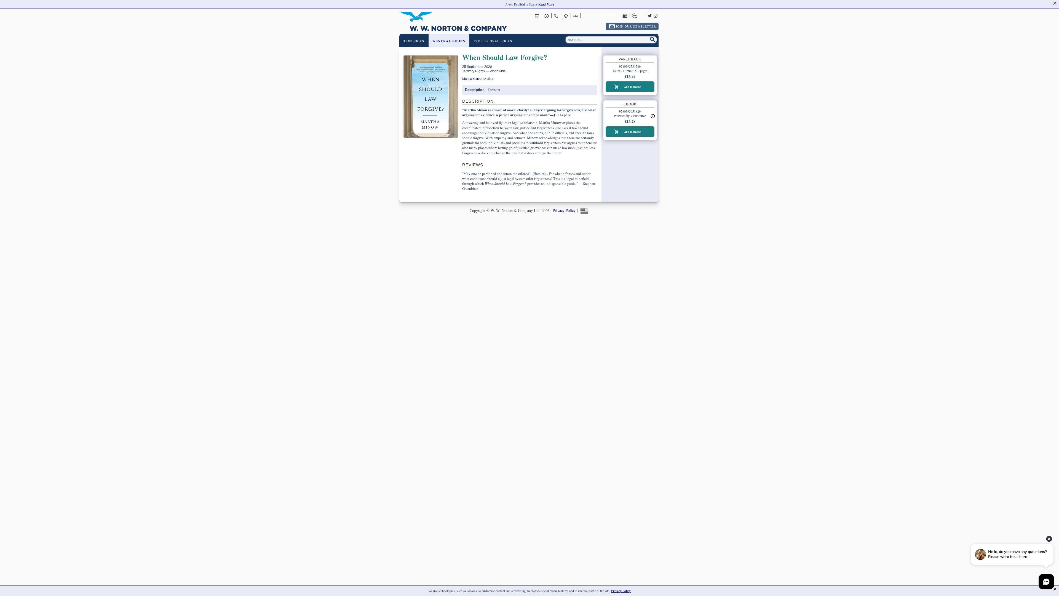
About (546, 16)
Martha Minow (472, 78)
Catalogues (624, 16)
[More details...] (652, 116)
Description (475, 90)
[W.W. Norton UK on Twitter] (650, 15)
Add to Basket (632, 87)
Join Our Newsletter (636, 26)
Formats (494, 90)
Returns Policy (600, 15)
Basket (536, 16)
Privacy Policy (564, 210)
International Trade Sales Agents (575, 16)
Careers (634, 16)
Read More (546, 4)
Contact (556, 16)
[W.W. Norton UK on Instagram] (655, 15)
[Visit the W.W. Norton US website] (583, 210)
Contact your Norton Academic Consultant (565, 16)
